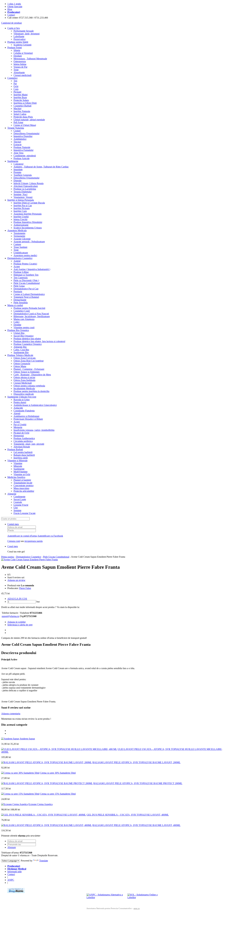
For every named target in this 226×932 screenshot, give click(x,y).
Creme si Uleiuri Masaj (25, 125)
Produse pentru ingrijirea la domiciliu (31, 391)
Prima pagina (7, 556)
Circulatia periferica (23, 441)
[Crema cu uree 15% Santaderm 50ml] (20, 793)
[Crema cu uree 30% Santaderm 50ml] (20, 773)
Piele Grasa (19, 286)
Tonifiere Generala (23, 175)
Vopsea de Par (20, 67)
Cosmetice (12, 78)
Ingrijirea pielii (21, 457)
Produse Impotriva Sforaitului (28, 222)
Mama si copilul (15, 305)
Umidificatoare (21, 252)
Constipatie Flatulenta (24, 410)
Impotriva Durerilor (23, 136)
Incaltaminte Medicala (24, 388)
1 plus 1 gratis (14, 3)
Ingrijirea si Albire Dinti (25, 103)
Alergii (17, 413)
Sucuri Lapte (20, 499)
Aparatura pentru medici (25, 255)
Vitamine (18, 463)
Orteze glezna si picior (24, 377)
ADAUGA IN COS (17, 598)
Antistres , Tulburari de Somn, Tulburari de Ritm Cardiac (41, 166)
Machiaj (17, 108)
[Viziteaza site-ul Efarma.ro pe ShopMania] (16, 892)
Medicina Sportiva (16, 477)
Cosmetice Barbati (22, 105)
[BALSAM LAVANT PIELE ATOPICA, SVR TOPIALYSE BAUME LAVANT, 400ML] (46, 825)
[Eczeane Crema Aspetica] (14, 804)
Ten (15, 80)
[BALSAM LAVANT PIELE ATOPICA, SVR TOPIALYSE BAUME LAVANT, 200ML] (46, 762)
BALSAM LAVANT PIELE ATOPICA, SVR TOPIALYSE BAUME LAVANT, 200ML (136, 762)
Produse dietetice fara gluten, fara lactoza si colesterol (39, 341)
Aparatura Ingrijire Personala (28, 214)
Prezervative (20, 39)
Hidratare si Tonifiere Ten (26, 275)
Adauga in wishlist (16, 622)
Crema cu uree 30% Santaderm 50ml (58, 773)
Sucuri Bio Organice (24, 335)
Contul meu (13, 524)
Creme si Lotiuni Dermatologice (29, 294)
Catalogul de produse (11, 23)
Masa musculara (21, 488)
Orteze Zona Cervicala (25, 358)
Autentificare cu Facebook (50, 536)
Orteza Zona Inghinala (24, 380)
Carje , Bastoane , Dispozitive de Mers (32, 374)
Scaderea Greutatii (22, 44)
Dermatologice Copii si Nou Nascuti (31, 313)
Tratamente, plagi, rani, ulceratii (29, 444)
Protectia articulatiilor (24, 491)
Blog (9, 9)
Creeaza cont (13, 541)
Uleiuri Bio (19, 333)
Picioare (17, 92)
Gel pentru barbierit (23, 452)
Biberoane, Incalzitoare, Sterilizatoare (32, 316)
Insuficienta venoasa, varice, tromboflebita (34, 430)
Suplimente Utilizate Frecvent (21, 396)
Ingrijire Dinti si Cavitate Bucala (29, 202)
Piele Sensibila (21, 302)
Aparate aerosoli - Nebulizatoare (29, 241)
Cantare (17, 244)
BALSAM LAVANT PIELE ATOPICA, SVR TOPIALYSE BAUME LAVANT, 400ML (136, 825)
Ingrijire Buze (20, 97)
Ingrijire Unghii (21, 216)
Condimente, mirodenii (25, 155)
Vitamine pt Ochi (22, 474)
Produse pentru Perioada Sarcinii (29, 308)
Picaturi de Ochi (21, 433)
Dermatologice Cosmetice (19, 258)
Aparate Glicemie (22, 238)
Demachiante (20, 299)
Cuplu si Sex (13, 28)
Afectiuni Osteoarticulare (26, 186)
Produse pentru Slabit (17, 42)
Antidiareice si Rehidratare (26, 416)
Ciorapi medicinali (22, 75)
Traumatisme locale (23, 482)
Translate (43, 860)
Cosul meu (12, 546)
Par (15, 83)
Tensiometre (19, 233)
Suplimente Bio (21, 352)
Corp (16, 89)
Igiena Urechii (20, 219)
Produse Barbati (15, 449)
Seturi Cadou (20, 114)
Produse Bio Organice (18, 330)
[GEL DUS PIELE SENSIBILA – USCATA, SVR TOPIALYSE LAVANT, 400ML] (43, 814)
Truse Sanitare (20, 247)
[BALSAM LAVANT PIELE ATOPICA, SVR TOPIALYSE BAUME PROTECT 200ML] (47, 783)
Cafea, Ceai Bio (21, 349)
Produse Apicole (22, 158)
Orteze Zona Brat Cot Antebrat (29, 360)
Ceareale (18, 502)
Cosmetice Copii (22, 311)
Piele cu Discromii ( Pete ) (26, 280)
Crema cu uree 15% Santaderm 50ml (58, 793)
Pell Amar (18, 122)
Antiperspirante (21, 225)
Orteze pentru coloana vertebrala (29, 385)
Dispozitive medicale (24, 394)
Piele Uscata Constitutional (27, 283)
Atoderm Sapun (27, 738)
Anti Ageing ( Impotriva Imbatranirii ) (32, 269)
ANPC (10, 880)
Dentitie (17, 324)
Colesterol (18, 164)
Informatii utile (14, 871)
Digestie (18, 180)
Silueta (17, 50)
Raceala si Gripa (22, 399)
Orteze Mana (20, 366)
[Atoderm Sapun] (10, 738)
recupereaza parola (33, 541)
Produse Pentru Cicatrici (25, 263)
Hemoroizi (19, 435)
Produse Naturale (22, 147)
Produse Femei (14, 47)
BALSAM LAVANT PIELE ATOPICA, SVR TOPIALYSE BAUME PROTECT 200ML (137, 783)
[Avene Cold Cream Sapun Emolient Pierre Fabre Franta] (29, 559)
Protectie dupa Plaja (23, 116)
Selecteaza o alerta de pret (19, 624)
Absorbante (19, 72)
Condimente (19, 496)
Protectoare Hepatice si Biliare (28, 419)
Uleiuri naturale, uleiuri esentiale (29, 119)
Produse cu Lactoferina (25, 189)
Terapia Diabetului (23, 191)
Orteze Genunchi (22, 363)
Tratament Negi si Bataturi (26, 297)
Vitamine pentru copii (24, 327)
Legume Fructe (21, 505)
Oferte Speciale (14, 6)
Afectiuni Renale (22, 446)
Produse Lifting (21, 272)
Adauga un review (16, 580)
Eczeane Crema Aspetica (40, 804)
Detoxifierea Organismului (26, 133)
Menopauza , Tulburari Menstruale (30, 58)
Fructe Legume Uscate (25, 513)
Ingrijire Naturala (22, 111)
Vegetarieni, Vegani (23, 197)
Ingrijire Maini (21, 94)
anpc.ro (137, 908)
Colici (16, 322)
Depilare (18, 56)
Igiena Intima (20, 64)
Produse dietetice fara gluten (27, 338)
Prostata (17, 172)
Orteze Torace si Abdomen (27, 372)
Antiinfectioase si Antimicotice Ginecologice (35, 405)
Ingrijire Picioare (22, 208)
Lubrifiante (19, 36)
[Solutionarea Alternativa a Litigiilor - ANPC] (106, 898)
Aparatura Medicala (17, 230)
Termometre (19, 236)
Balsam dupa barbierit (24, 455)
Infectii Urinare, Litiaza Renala (29, 183)
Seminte (17, 510)
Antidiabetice (20, 139)
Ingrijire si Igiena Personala (20, 200)
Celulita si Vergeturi (23, 53)
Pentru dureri (20, 402)
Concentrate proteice (24, 485)
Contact (11, 15)
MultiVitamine (21, 471)
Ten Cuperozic (21, 277)
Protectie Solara (21, 100)
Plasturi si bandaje (22, 480)
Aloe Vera (18, 153)
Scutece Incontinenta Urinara (28, 227)
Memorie (18, 427)
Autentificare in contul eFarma (22, 536)
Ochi (16, 86)
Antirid (17, 261)
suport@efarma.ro (10, 616)
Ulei (16, 507)
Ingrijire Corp (20, 211)
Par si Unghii (20, 424)
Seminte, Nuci (20, 194)
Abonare (11, 847)
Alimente (11, 493)
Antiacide (18, 408)
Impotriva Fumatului (23, 150)
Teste (16, 69)
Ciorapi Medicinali (23, 383)
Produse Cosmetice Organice (28, 344)
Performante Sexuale (24, 31)
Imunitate (18, 169)
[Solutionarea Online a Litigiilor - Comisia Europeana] (146, 898)
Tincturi (17, 141)
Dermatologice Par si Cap (26, 288)
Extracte (18, 144)
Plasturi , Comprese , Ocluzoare (29, 369)
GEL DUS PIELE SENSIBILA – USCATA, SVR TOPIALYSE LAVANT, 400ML (128, 814)
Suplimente (12, 161)
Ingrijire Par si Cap (23, 205)
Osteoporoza (20, 61)
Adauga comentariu (10, 713)
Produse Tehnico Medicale (20, 355)
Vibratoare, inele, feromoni (27, 33)
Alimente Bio (20, 347)
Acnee (17, 266)
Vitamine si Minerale (17, 460)
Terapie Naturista (15, 128)
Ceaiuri (17, 130)
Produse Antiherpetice (24, 438)
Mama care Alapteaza (24, 319)
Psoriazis (18, 291)
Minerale (18, 466)
